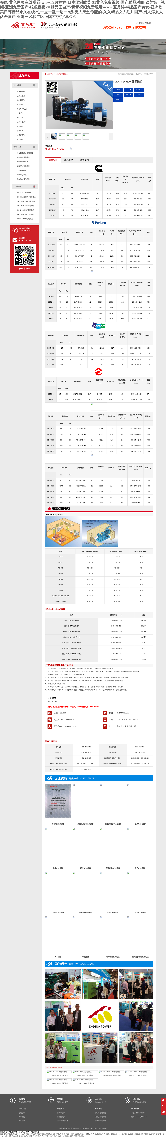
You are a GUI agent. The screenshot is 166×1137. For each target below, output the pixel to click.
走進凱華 (22, 1113)
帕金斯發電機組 (100, 1121)
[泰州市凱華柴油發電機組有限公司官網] (46, 29)
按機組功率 (79, 36)
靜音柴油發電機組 (23, 157)
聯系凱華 (22, 1121)
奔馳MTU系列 (22, 109)
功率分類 (17, 186)
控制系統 (97, 36)
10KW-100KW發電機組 (25, 219)
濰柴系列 (20, 126)
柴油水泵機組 (21, 175)
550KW (128, 90)
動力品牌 (17, 85)
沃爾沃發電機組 (100, 1117)
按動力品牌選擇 (62, 1121)
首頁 (6, 36)
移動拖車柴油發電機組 (25, 153)
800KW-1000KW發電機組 (26, 201)
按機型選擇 (61, 1117)
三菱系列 (20, 139)
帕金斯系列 (21, 100)
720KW (139, 95)
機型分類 (17, 147)
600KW (139, 90)
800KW (118, 99)
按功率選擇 (61, 1113)
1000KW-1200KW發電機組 (26, 197)
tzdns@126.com (25, 240)
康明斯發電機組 (100, 1113)
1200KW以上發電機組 (24, 193)
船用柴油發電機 (22, 162)
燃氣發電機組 (21, 170)
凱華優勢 (22, 1117)
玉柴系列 (20, 104)
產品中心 (25, 75)
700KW (128, 95)
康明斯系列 (21, 91)
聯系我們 (116, 36)
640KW (118, 95)
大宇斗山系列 (21, 122)
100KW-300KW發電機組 (25, 214)
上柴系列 (20, 113)
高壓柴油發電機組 (23, 166)
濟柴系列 (20, 131)
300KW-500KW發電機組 (25, 210)
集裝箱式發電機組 (23, 179)
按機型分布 (61, 36)
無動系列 (20, 118)
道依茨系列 (21, 135)
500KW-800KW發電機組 (25, 206)
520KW (118, 90)
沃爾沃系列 (21, 96)
